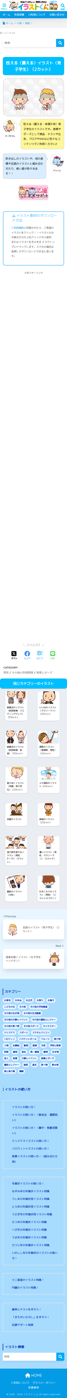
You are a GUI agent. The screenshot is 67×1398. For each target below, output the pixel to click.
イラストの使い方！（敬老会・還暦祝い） (35, 1117)
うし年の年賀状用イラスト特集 (30, 1199)
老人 (6, 1058)
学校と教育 (55, 1045)
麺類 (21, 1071)
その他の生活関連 (32, 1013)
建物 (15, 1051)
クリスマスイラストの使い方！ (30, 1141)
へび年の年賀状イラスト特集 (29, 1230)
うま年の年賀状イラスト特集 (29, 1237)
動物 (26, 1045)
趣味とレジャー (11, 1064)
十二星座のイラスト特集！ (28, 1280)
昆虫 (24, 1051)
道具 (26, 1064)
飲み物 (55, 1064)
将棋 (6, 1051)
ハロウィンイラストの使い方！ (30, 1148)
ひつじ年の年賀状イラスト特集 (30, 1245)
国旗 (35, 1045)
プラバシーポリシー (44, 1383)
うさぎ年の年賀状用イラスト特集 (32, 1214)
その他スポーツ (31, 1026)
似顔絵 (16, 1045)
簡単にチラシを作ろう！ (26, 1309)
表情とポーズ (44, 672)
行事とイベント (29, 1058)
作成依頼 (19, 14)
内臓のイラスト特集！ (25, 1287)
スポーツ (23, 1032)
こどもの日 (9, 1006)
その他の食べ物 (11, 1026)
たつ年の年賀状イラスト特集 (29, 1222)
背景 (15, 1058)
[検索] (60, 43)
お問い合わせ (56, 14)
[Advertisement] (33, 308)
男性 (6, 672)
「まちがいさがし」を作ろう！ (30, 1317)
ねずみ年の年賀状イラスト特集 (30, 1191)
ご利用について (37, 14)
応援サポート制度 (22, 1325)
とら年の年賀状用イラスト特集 (30, 1206)
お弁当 (18, 1000)
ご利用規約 (17, 228)
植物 (45, 1051)
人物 (6, 1045)
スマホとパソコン (40, 1032)
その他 (22, 1006)
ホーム (6, 14)
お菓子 (51, 1000)
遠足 (34, 1064)
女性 (43, 1045)
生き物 (55, 1051)
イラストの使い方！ (24, 1107)
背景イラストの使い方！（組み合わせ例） (35, 1159)
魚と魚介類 (9, 1071)
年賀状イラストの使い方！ (28, 1183)
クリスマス (9, 1032)
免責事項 (33, 1387)
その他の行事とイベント (16, 1019)
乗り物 (57, 1038)
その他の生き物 (11, 1013)
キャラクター (49, 1026)
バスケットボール (27, 1038)
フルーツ (45, 1038)
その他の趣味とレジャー (44, 1019)
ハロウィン (9, 1038)
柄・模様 (34, 1051)
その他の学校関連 (22, 672)
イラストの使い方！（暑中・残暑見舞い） (35, 1130)
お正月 (29, 1000)
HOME (36, 1375)
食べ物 (44, 1064)
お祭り (40, 1000)
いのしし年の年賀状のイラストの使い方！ (35, 1255)
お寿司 (7, 1000)
